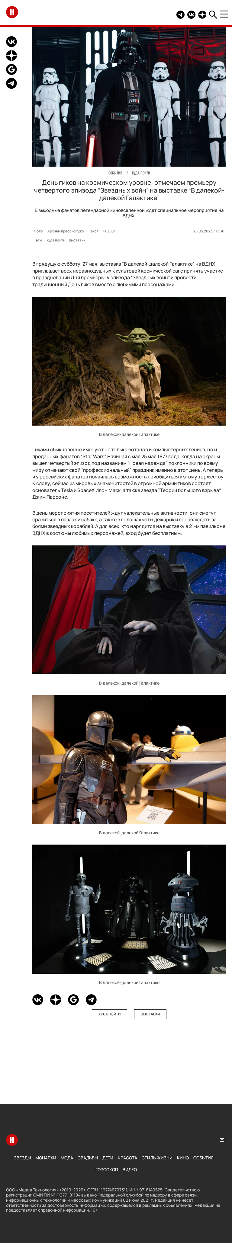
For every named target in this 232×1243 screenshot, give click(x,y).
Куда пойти (56, 240)
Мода (67, 1158)
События (203, 1158)
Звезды (22, 1158)
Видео (130, 1169)
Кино (183, 1158)
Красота (127, 1158)
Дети (107, 1158)
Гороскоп (106, 1169)
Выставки (77, 240)
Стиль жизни (157, 1158)
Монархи (45, 1158)
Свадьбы (88, 1158)
